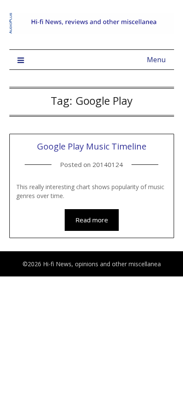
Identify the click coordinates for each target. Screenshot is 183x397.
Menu (156, 59)
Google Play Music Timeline (91, 146)
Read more (91, 220)
